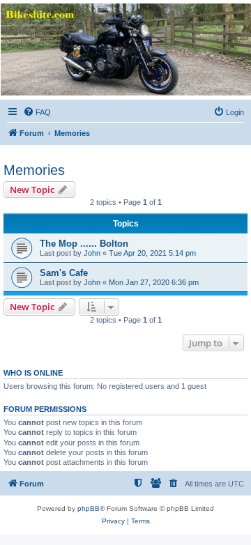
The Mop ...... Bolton (84, 243)
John (92, 253)
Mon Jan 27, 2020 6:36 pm (154, 282)
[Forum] (125, 49)
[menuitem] (37, 112)
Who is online (33, 373)
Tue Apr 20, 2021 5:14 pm (152, 253)
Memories (34, 170)
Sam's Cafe (64, 273)
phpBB (88, 508)
